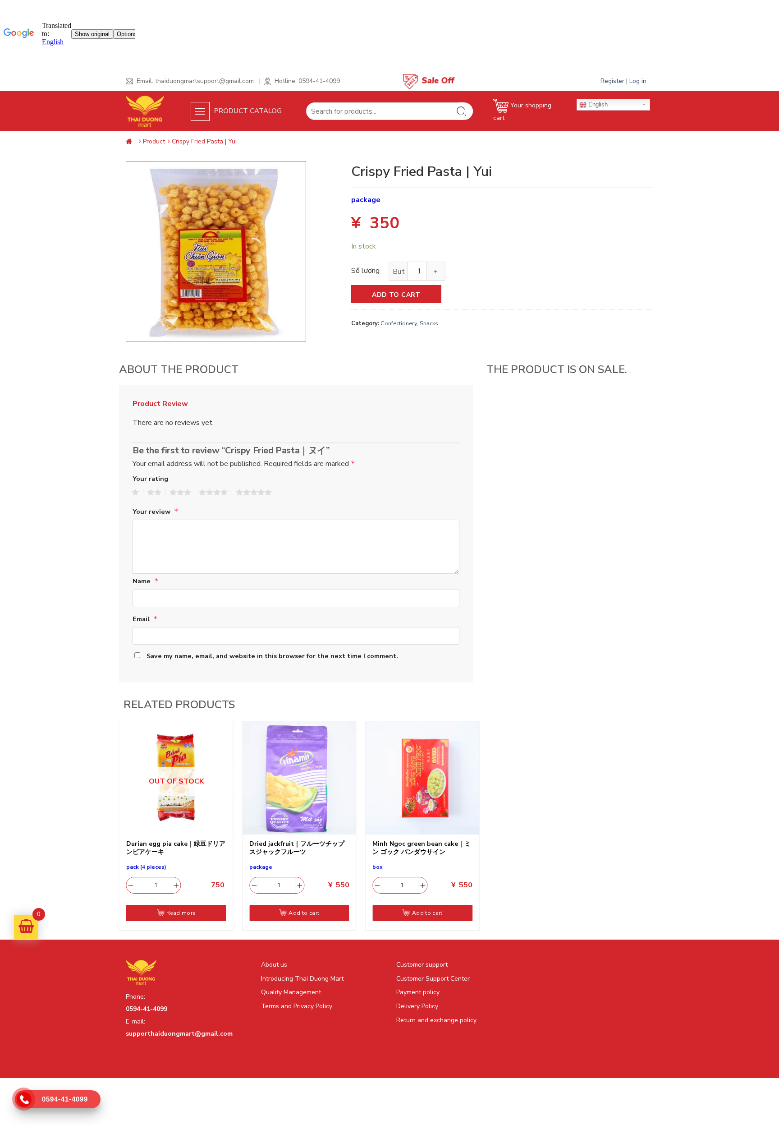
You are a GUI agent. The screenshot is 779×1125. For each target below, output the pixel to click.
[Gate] (131, 142)
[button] (247, 111)
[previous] (119, 828)
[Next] (479, 828)
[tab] (164, 404)
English (597, 104)
